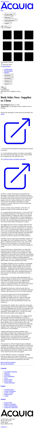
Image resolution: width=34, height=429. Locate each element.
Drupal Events (8, 394)
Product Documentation (10, 405)
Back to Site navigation (7, 364)
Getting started (8, 69)
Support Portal (8, 402)
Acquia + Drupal (9, 392)
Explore (3, 386)
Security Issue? (8, 379)
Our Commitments (9, 376)
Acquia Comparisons (10, 391)
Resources (7, 17)
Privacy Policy (8, 381)
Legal (5, 378)
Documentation (8, 71)
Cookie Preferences (9, 382)
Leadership (7, 375)
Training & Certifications (11, 407)
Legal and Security (9, 20)
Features (7, 81)
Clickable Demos (9, 389)
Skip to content (5, 1)
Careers (6, 396)
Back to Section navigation (8, 362)
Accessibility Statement (10, 371)
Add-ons (7, 84)
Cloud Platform (6, 66)
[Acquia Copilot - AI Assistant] (2, 27)
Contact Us (4, 427)
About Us (7, 373)
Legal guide (8, 78)
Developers (8, 75)
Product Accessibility (10, 404)
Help (4, 88)
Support (7, 23)
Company (4, 368)
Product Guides (9, 14)
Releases (6, 72)
